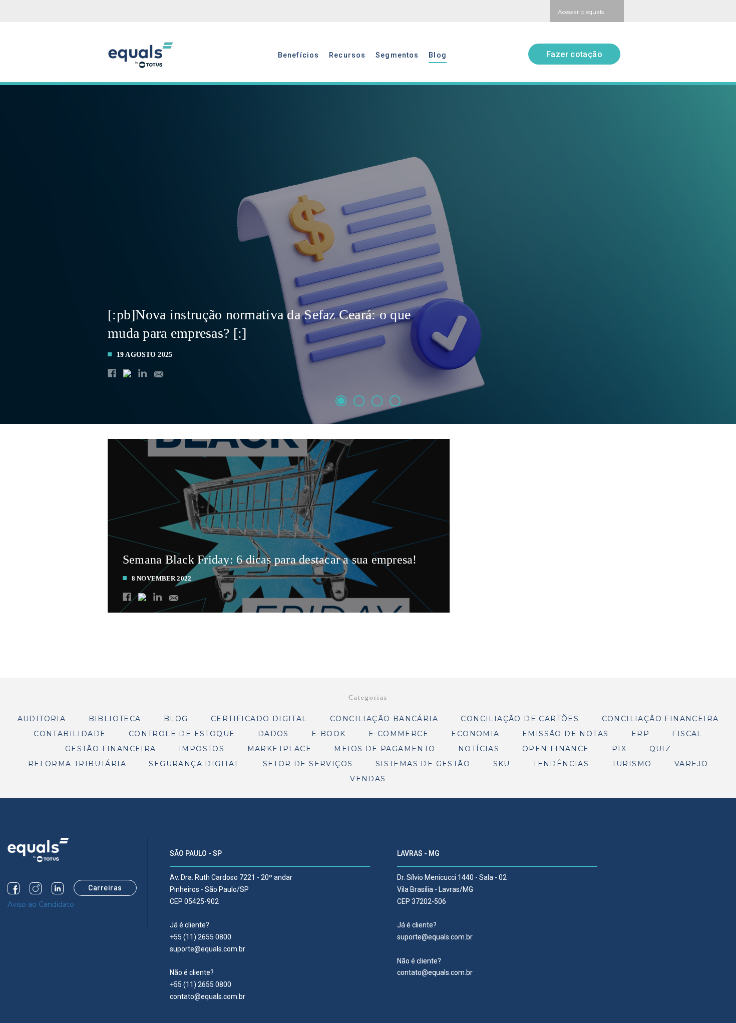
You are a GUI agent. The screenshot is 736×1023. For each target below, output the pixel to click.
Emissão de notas (565, 733)
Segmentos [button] (397, 55)
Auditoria (42, 718)
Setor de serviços (308, 763)
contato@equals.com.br (207, 996)
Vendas (368, 778)
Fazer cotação (574, 54)
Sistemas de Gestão (423, 763)
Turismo (632, 763)
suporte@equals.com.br (207, 949)
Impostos (201, 748)
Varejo (691, 763)
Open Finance (555, 748)
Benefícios (298, 55)
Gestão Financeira (110, 748)
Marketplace (279, 748)
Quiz (660, 748)
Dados (273, 733)
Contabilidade (70, 733)
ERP (640, 733)
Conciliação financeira (660, 718)
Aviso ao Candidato (41, 904)
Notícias (478, 748)
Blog (437, 55)
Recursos (347, 55)
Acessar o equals (581, 12)
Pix (619, 748)
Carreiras (105, 888)
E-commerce (399, 733)
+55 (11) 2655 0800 (200, 937)
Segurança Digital (194, 763)
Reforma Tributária (77, 763)
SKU (501, 763)
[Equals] (38, 849)
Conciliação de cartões (520, 718)
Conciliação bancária (384, 718)
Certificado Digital (259, 718)
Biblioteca (115, 718)
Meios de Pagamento (384, 748)
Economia (475, 733)
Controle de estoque (182, 733)
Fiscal (687, 733)
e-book (328, 733)
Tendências (561, 763)
